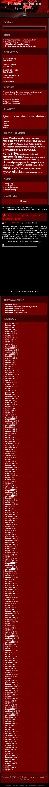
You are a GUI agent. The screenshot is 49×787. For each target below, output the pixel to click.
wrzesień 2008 (10, 713)
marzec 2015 (9, 555)
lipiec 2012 (9, 620)
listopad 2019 (10, 441)
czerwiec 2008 (10, 719)
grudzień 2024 (10, 324)
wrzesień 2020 (10, 423)
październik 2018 (11, 468)
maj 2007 (8, 745)
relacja (33, 162)
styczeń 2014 (9, 583)
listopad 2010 (10, 660)
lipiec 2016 (9, 522)
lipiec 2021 (9, 403)
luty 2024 (8, 342)
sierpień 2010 (10, 666)
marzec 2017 (9, 506)
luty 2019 (8, 459)
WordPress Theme (26, 785)
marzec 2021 (9, 411)
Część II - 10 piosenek (11, 101)
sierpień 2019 (10, 447)
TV (11, 168)
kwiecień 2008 (10, 723)
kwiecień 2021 (10, 409)
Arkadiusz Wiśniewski (14, 140)
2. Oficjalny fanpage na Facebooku (17, 42)
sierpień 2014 (10, 569)
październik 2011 (11, 638)
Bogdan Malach (23, 144)
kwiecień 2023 (10, 362)
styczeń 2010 (9, 681)
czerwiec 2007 (10, 743)
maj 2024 (8, 336)
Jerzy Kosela (9, 150)
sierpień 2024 (10, 330)
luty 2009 (8, 703)
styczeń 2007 (9, 754)
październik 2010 (11, 662)
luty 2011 (8, 654)
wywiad (7, 172)
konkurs (20, 154)
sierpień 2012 (10, 618)
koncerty (10, 153)
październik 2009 (11, 687)
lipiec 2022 (9, 380)
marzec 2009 (9, 701)
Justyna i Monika (31, 223)
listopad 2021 (10, 395)
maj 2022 (8, 384)
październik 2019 (11, 443)
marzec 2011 (9, 652)
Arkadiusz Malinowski (32, 138)
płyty (20, 162)
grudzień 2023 (10, 346)
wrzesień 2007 (10, 737)
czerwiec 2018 (10, 476)
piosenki (8, 162)
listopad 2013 (10, 587)
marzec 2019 (9, 457)
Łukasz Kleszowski (28, 172)
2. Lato (5, 123)
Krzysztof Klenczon (13, 157)
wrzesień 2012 (10, 616)
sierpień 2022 (10, 378)
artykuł (28, 141)
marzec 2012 (9, 628)
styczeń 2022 (9, 390)
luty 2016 (8, 532)
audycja (35, 141)
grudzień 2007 (10, 731)
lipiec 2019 (9, 449)
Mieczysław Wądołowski (22, 160)
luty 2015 (8, 557)
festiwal (10, 147)
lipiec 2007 (9, 741)
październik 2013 (11, 589)
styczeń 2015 (9, 559)
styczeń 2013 (9, 608)
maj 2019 (8, 453)
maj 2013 (8, 599)
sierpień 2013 (10, 593)
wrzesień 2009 (10, 689)
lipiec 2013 (9, 595)
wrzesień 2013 (10, 591)
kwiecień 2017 (10, 504)
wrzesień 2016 (10, 518)
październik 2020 (11, 421)
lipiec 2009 (9, 693)
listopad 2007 (10, 733)
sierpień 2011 (10, 642)
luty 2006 (8, 770)
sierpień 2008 (10, 715)
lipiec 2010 (9, 668)
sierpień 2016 (10, 520)
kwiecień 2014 (10, 577)
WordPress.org (10, 190)
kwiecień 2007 (10, 747)
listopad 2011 (10, 636)
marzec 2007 (9, 750)
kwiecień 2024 (10, 338)
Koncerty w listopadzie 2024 (15, 311)
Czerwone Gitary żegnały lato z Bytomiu (17, 207)
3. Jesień (6, 125)
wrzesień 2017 (10, 494)
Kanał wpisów (10, 186)
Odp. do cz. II (8, 66)
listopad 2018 (10, 466)
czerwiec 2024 (10, 334)
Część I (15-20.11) (9, 59)
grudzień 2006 (10, 756)
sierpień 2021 (10, 401)
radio (26, 162)
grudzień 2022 (10, 370)
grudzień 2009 (10, 683)
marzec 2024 (9, 340)
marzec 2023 (9, 364)
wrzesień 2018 (10, 470)
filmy (17, 147)
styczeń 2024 (9, 344)
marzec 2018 (9, 482)
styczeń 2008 (9, 729)
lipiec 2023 (9, 356)
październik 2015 (11, 541)
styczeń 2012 (9, 632)
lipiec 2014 (9, 571)
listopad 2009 (10, 685)
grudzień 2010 (10, 658)
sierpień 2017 (10, 496)
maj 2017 (8, 502)
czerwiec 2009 (10, 695)
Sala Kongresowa (8, 165)
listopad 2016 (10, 514)
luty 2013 (8, 606)
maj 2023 (8, 360)
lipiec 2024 (9, 332)
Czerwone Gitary (24, 3)
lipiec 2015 (9, 547)
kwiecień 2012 (10, 626)
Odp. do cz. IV (8, 78)
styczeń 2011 (9, 656)
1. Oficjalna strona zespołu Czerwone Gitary (20, 40)
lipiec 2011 (9, 644)
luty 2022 (8, 388)
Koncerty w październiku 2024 (16, 313)
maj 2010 (8, 672)
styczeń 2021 (9, 415)
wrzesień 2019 (10, 445)
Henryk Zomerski (37, 147)
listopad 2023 (10, 348)
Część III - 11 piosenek (11, 103)
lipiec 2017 (9, 498)
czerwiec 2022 (10, 382)
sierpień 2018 (10, 472)
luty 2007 (8, 752)
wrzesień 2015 (10, 543)
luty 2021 (8, 413)
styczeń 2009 (9, 705)
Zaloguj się (9, 184)
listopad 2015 (10, 539)
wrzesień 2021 (10, 399)
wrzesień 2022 (10, 376)
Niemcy (35, 159)
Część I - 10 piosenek (11, 99)
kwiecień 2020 (10, 431)
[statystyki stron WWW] (24, 201)
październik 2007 (11, 735)
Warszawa (24, 168)
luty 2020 (8, 435)
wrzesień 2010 (10, 664)
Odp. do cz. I (7, 61)
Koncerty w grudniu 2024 (14, 309)
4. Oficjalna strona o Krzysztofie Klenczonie (20, 46)
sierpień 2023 (10, 354)
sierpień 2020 (10, 425)
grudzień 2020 (10, 417)
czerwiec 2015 (10, 549)
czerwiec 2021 (10, 405)
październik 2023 (11, 350)
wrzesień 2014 (10, 567)
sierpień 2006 (10, 762)
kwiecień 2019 (10, 455)
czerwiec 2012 (10, 622)
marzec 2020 (9, 433)
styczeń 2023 (9, 368)
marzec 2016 (9, 530)
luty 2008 (8, 727)
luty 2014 (8, 581)
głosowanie (24, 147)
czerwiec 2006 (10, 764)
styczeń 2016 (9, 534)
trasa (6, 168)
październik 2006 (11, 758)
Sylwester (34, 165)
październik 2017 (11, 492)
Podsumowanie (8, 81)
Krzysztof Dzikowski (30, 154)
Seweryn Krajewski (23, 165)
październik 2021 (11, 397)
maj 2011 (8, 648)
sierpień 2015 (10, 545)
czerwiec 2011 (10, 646)
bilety (14, 143)
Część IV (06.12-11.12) (11, 76)
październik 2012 (11, 614)
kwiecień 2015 (10, 553)
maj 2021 (8, 407)
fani (5, 146)
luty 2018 (8, 484)
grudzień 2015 (10, 536)
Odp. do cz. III (8, 72)
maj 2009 (8, 697)
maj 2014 (8, 575)
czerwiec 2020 (10, 429)
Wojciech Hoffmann (35, 168)
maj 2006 (8, 766)
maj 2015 (8, 551)
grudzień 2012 (10, 610)
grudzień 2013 (10, 585)
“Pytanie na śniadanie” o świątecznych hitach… (22, 307)
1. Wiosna (6, 122)
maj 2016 (8, 526)
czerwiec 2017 (10, 500)
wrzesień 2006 (10, 760)
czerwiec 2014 (10, 573)
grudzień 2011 (10, 634)
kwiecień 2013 (10, 601)
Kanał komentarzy (11, 188)
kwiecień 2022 (10, 386)
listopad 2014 (10, 563)
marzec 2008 (9, 725)
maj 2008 (8, 721)
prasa (15, 162)
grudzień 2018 (10, 463)
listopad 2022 (10, 372)
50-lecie (12, 138)
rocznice (40, 162)
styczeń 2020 (9, 437)
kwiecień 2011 (10, 650)
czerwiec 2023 (10, 358)
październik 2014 (11, 565)
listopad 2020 (10, 419)
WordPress (15, 785)
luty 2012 (8, 630)
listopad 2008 (10, 709)
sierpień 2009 (10, 691)
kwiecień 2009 (10, 699)
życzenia (38, 172)
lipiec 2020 (9, 427)
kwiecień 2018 (10, 480)
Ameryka (20, 138)
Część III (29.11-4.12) (10, 70)
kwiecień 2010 (10, 674)
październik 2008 (11, 711)
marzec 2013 (9, 604)
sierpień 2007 (10, 739)
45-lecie (5, 138)
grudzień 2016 (10, 512)
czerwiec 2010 (10, 670)
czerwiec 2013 (10, 597)
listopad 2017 (10, 490)
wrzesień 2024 (10, 328)
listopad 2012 (10, 612)
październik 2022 (11, 374)
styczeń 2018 (9, 486)
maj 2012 (8, 624)
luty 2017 (8, 508)
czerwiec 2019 (10, 451)
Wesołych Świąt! (11, 304)
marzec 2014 (9, 579)
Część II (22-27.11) (9, 64)
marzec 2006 (9, 768)
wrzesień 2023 (10, 352)
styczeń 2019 (9, 461)
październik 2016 (11, 516)
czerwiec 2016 (10, 524)
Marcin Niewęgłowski (31, 157)
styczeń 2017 (9, 510)
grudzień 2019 (10, 439)
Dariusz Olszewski (35, 144)
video (17, 168)
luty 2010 (8, 679)
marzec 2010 (9, 677)
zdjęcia (17, 172)
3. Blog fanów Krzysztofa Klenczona (17, 44)
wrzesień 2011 (10, 640)
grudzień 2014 (10, 561)
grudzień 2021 (10, 393)
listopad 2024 (10, 326)
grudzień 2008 (10, 707)
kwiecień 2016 (10, 528)
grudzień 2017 (10, 488)
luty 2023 (8, 366)
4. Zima (5, 127)
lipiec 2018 (9, 474)
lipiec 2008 (9, 717)
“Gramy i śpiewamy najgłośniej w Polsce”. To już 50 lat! (26, 209)
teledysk (41, 165)
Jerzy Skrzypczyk (25, 149)
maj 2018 (8, 478)
